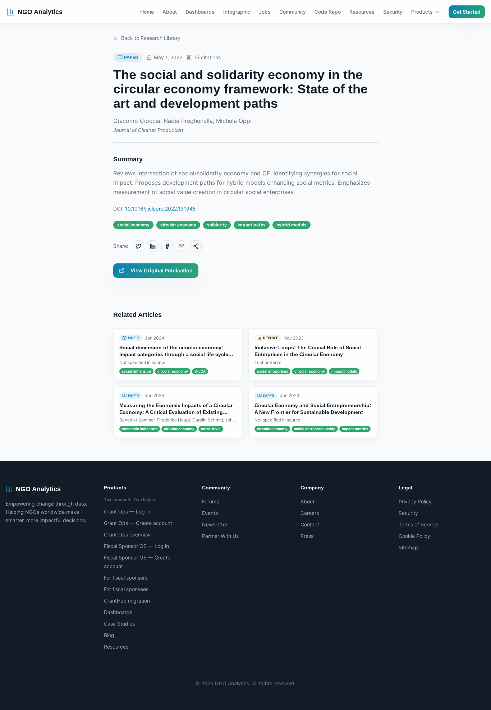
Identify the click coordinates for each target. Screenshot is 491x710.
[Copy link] (196, 246)
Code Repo (328, 12)
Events (210, 513)
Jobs (265, 12)
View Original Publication (161, 270)
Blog (109, 635)
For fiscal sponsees (126, 589)
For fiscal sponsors (125, 578)
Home (147, 12)
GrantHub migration (127, 601)
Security (393, 12)
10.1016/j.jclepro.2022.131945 (160, 209)
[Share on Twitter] (138, 246)
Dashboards (200, 12)
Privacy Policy (415, 501)
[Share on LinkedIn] (153, 246)
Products (422, 12)
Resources (362, 12)
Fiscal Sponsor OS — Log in (136, 546)
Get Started (467, 12)
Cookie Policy (414, 536)
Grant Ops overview (127, 534)
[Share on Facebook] (167, 246)
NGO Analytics (40, 11)
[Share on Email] (181, 246)
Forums (210, 501)
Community (292, 12)
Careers (309, 513)
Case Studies (119, 624)
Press (306, 536)
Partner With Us (220, 536)
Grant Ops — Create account (138, 523)
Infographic (236, 12)
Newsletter (215, 524)
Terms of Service (418, 524)
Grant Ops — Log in (127, 511)
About (169, 12)
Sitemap (408, 547)
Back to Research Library (150, 38)
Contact (309, 524)
